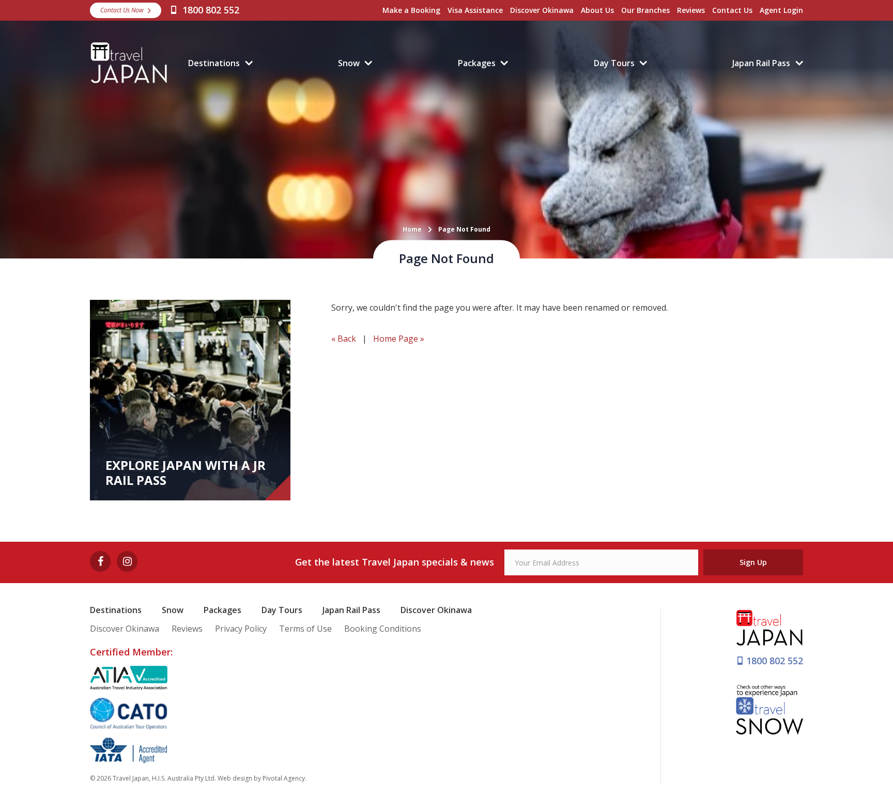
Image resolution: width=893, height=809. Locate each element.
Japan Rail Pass (761, 63)
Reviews (691, 10)
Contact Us (732, 10)
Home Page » (398, 338)
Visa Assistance (475, 10)
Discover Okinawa (542, 10)
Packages (477, 63)
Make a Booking (411, 10)
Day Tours (614, 63)
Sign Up (753, 562)
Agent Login (781, 10)
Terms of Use (305, 628)
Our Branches (645, 10)
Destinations (214, 63)
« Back (343, 338)
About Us (597, 10)
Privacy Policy (241, 628)
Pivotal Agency (284, 778)
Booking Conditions (382, 628)
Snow (349, 63)
